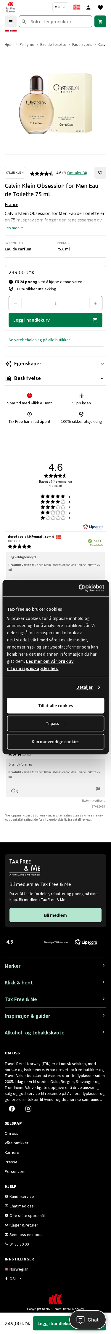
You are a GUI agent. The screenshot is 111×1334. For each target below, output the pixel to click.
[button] (14, 228)
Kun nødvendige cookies (55, 741)
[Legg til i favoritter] (100, 173)
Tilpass (52, 723)
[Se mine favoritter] (100, 7)
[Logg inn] (88, 7)
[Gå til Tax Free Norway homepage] (10, 7)
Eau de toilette (53, 44)
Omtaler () (77, 172)
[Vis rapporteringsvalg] (98, 789)
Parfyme (27, 44)
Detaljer (84, 687)
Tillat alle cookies (55, 705)
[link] (100, 21)
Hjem (9, 44)
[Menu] (11, 21)
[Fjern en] (17, 303)
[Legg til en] (93, 303)
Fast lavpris (82, 44)
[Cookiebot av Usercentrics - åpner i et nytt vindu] (79, 588)
